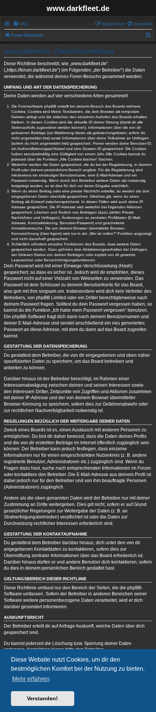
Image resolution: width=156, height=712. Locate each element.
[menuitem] (20, 23)
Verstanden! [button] (42, 698)
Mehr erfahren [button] (31, 679)
